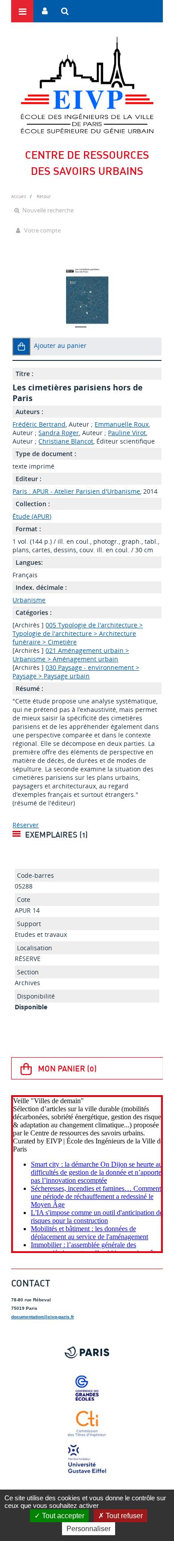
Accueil (18, 196)
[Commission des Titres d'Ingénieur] (87, 1424)
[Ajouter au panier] (21, 347)
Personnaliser (88, 1529)
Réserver (25, 825)
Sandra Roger (58, 432)
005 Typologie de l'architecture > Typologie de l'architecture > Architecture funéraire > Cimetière (77, 633)
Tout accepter (62, 1516)
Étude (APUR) (31, 516)
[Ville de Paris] (87, 1352)
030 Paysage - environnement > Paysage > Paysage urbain (75, 671)
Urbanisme (29, 600)
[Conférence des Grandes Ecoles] (87, 1388)
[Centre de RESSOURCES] (87, 85)
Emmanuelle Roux (122, 424)
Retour (44, 196)
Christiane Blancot (65, 441)
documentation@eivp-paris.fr (42, 1316)
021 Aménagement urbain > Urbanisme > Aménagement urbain (70, 654)
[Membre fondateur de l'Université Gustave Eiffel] (87, 1459)
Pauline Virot (127, 432)
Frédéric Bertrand (39, 424)
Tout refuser (123, 1516)
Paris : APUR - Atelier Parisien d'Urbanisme (76, 491)
